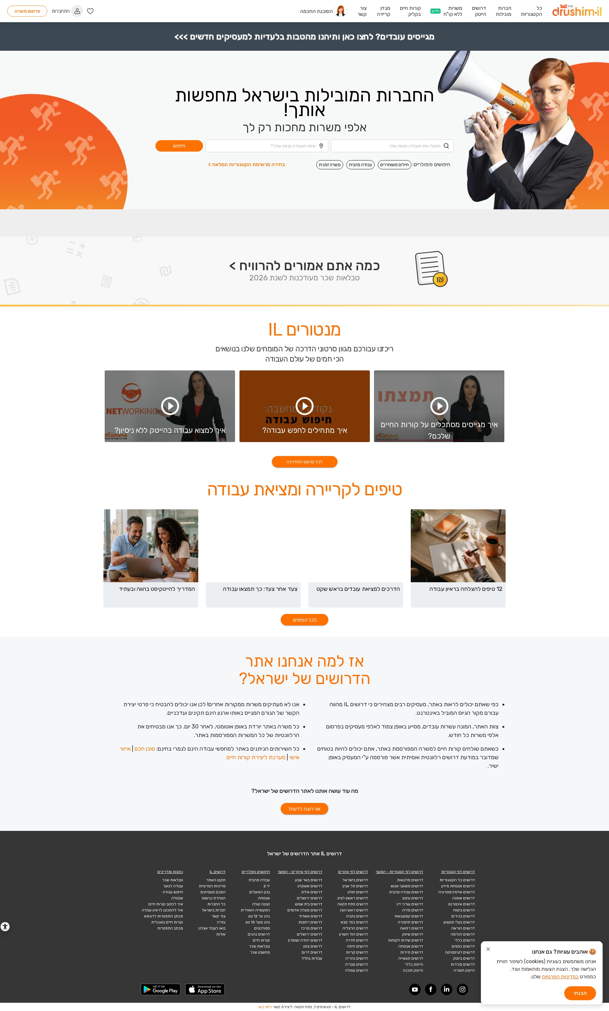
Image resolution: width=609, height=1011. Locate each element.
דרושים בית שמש (308, 904)
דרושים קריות (357, 952)
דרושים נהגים (259, 934)
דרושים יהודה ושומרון (305, 940)
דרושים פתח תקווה (352, 904)
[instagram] (462, 989)
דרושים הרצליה (355, 928)
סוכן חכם (144, 748)
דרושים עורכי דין (410, 904)
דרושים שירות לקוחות (405, 940)
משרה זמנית (330, 164)
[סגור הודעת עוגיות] (488, 950)
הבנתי (580, 993)
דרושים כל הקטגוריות (457, 880)
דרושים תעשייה (410, 958)
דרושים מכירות (463, 964)
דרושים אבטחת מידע (458, 886)
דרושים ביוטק (464, 958)
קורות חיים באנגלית (167, 922)
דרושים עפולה (356, 970)
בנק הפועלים (259, 892)
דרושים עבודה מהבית (406, 892)
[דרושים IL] (577, 11)
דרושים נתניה (357, 916)
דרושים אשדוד (310, 916)
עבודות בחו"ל (312, 958)
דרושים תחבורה (410, 922)
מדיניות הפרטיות (212, 886)
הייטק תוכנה (413, 970)
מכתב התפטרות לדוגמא (163, 916)
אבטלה (177, 898)
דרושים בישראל (355, 880)
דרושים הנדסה (463, 934)
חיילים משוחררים (394, 164)
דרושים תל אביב (355, 886)
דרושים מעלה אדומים (304, 910)
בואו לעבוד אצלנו (212, 928)
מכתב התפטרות (170, 928)
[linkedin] (446, 989)
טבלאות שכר (259, 946)
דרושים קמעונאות (409, 916)
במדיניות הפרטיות (560, 977)
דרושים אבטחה (410, 946)
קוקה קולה (261, 904)
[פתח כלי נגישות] (5, 927)
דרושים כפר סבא (354, 922)
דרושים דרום (312, 952)
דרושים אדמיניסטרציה (456, 892)
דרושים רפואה (411, 928)
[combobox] (392, 146)
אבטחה (264, 898)
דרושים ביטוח (464, 910)
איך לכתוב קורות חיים (165, 904)
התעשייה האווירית (255, 910)
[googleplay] (160, 989)
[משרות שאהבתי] (90, 11)
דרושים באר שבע (308, 880)
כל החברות (216, 904)
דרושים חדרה (357, 940)
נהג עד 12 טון (259, 916)
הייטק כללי (414, 964)
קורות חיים (261, 940)
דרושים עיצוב (412, 898)
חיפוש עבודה (173, 892)
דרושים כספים (463, 946)
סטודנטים (262, 928)
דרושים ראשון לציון (352, 898)
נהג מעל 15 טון (258, 922)
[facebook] (430, 989)
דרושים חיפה (357, 946)
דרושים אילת (311, 892)
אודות (221, 934)
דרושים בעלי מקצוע (459, 922)
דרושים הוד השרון (353, 934)
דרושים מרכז (311, 928)
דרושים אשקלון (310, 886)
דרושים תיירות (411, 952)
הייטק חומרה (464, 970)
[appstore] (205, 989)
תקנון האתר (216, 880)
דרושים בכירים (463, 916)
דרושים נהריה (356, 958)
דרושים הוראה (463, 928)
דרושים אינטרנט (461, 904)
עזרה (221, 922)
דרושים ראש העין (354, 910)
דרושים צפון (312, 946)
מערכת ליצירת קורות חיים (255, 757)
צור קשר (219, 916)
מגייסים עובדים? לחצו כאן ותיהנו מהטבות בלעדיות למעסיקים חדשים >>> (304, 36)
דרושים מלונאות (410, 880)
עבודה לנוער (173, 886)
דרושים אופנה (463, 898)
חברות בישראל (214, 910)
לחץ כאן (265, 1007)
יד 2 (267, 886)
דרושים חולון (358, 892)
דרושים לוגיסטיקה (460, 952)
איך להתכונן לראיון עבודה (162, 910)
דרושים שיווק (412, 934)
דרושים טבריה (356, 964)
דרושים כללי (465, 940)
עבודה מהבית (360, 164)
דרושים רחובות (310, 922)
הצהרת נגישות (214, 898)
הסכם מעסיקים (213, 892)
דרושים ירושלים (309, 898)
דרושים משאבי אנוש (407, 886)
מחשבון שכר (260, 952)
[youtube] (415, 989)
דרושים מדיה (412, 910)
